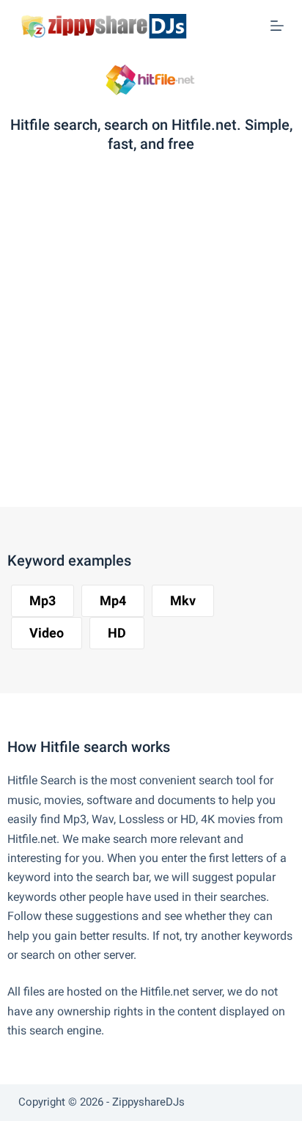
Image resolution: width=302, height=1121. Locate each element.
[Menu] (277, 25)
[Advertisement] (151, 334)
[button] (42, 601)
